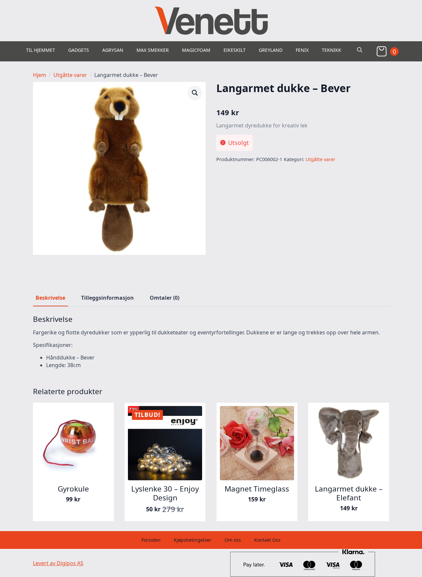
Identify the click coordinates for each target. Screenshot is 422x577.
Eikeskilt (235, 50)
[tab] (50, 297)
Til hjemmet (40, 50)
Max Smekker (152, 50)
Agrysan (112, 50)
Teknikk (331, 50)
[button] (195, 93)
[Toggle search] (359, 49)
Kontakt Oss (267, 540)
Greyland (271, 50)
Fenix (302, 50)
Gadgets (78, 50)
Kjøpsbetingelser (192, 540)
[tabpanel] (211, 342)
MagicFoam (196, 50)
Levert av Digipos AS (58, 563)
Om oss (233, 540)
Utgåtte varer (70, 75)
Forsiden (151, 540)
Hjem (39, 75)
